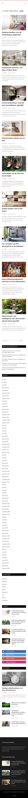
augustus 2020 (6, 514)
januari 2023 (5, 441)
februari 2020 (5, 530)
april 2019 (4, 557)
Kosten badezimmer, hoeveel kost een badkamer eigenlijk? (13, 104)
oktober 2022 (5, 449)
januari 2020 (5, 533)
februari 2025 (5, 387)
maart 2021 (5, 495)
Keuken (4, 589)
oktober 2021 (5, 476)
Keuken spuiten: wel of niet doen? (12, 210)
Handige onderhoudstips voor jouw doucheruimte (12, 689)
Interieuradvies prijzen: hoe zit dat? (13, 139)
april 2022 (4, 460)
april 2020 (4, 525)
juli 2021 (4, 484)
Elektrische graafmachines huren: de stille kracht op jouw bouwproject (18, 622)
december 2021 (6, 471)
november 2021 (6, 474)
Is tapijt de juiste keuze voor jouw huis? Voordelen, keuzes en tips (19, 612)
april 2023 (4, 433)
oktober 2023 (5, 417)
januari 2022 (5, 468)
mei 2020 (4, 522)
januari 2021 (5, 501)
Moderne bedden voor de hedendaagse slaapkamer (11, 33)
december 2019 (6, 536)
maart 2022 (5, 463)
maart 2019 (5, 560)
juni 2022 (4, 457)
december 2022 (6, 444)
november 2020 (6, 506)
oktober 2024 (5, 395)
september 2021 (6, 479)
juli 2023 (4, 425)
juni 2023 (4, 428)
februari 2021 (5, 498)
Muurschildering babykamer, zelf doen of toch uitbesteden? (13, 280)
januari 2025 (5, 390)
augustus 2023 (5, 422)
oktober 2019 (5, 541)
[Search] (25, 3)
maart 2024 (5, 406)
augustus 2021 (5, 482)
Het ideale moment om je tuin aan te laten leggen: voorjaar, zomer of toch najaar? (18, 641)
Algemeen (4, 578)
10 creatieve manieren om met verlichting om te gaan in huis (19, 631)
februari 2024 (5, 409)
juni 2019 (4, 552)
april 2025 (4, 385)
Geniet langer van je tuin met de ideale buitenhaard (19, 722)
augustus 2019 (5, 546)
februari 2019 (5, 563)
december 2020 (6, 503)
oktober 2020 (5, 509)
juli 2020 (4, 517)
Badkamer (4, 581)
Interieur (4, 586)
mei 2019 (4, 554)
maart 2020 (5, 528)
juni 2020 (4, 519)
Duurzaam (4, 584)
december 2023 (6, 414)
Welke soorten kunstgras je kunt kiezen (19, 703)
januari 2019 (5, 565)
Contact (14, 795)
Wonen (4, 597)
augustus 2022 (5, 452)
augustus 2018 (5, 568)
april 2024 (4, 404)
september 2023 (6, 420)
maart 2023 (5, 436)
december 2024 (6, 393)
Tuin (3, 595)
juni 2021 (4, 487)
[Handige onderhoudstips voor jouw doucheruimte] (14, 679)
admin (5, 37)
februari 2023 (5, 439)
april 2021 (4, 492)
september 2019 (6, 544)
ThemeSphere (21, 792)
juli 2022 (4, 455)
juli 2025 (4, 379)
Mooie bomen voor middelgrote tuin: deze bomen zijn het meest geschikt (13, 318)
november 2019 (6, 538)
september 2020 (6, 511)
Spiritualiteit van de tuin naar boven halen (13, 174)
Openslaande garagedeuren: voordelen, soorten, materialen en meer (18, 713)
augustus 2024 (5, 398)
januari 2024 (5, 412)
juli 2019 (4, 549)
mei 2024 (4, 401)
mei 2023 (4, 430)
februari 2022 (5, 465)
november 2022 (6, 447)
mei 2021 (4, 490)
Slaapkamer (5, 592)
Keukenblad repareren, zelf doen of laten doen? (12, 69)
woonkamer (5, 600)
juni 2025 (4, 382)
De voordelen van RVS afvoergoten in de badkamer (12, 245)
